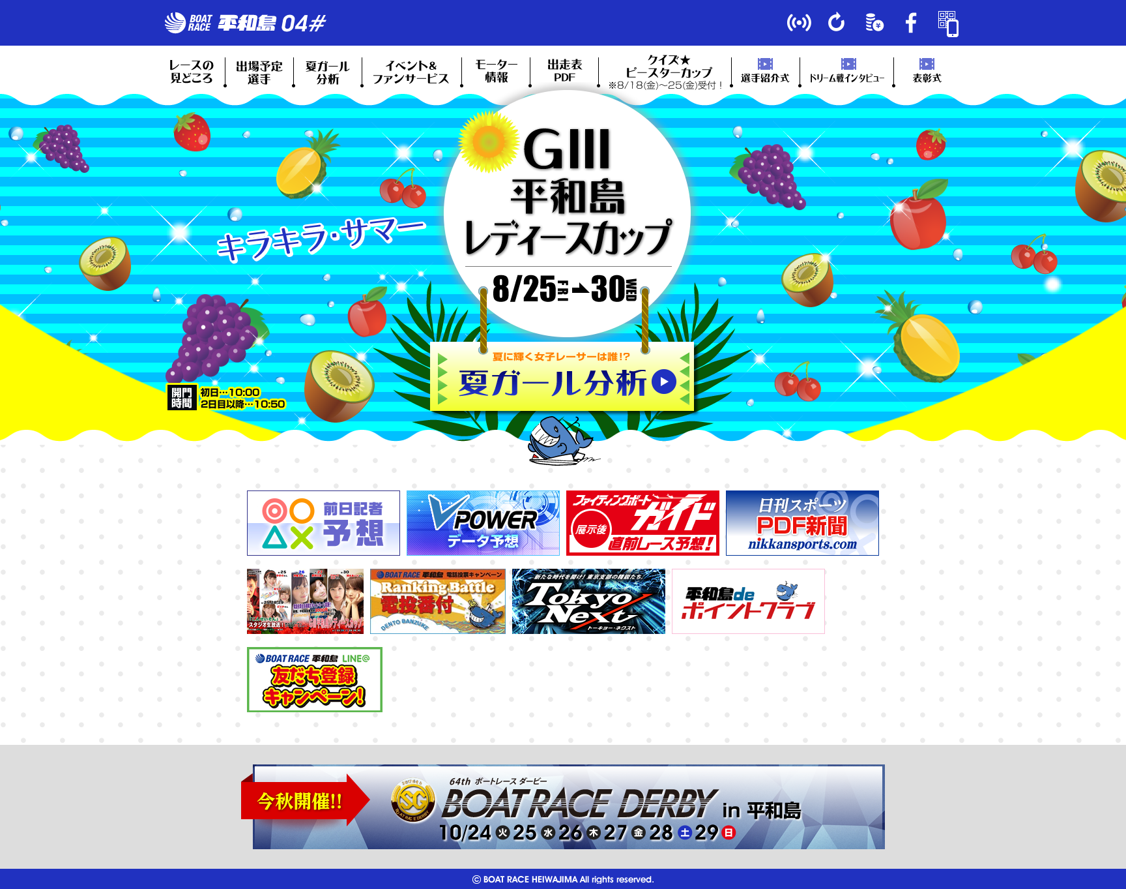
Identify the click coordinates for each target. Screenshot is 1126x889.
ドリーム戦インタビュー (847, 71)
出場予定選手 (259, 71)
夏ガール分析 (328, 71)
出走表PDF (564, 71)
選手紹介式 (766, 71)
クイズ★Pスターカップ (665, 71)
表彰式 (928, 71)
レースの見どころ (191, 71)
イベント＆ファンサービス (412, 71)
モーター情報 (496, 71)
